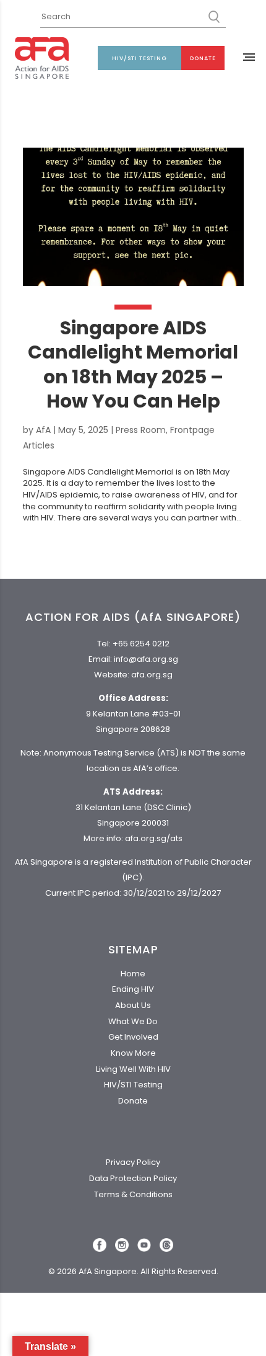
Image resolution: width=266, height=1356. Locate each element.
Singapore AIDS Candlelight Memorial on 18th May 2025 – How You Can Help (133, 364)
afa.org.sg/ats (153, 838)
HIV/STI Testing (139, 58)
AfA (43, 430)
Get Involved (133, 1037)
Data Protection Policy (133, 1178)
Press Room (141, 430)
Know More (133, 1053)
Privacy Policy (133, 1162)
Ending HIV (133, 989)
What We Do (133, 1021)
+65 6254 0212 (141, 643)
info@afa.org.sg (146, 659)
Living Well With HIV (133, 1069)
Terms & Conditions (133, 1194)
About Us (133, 1005)
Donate (203, 58)
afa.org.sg (152, 674)
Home (133, 973)
